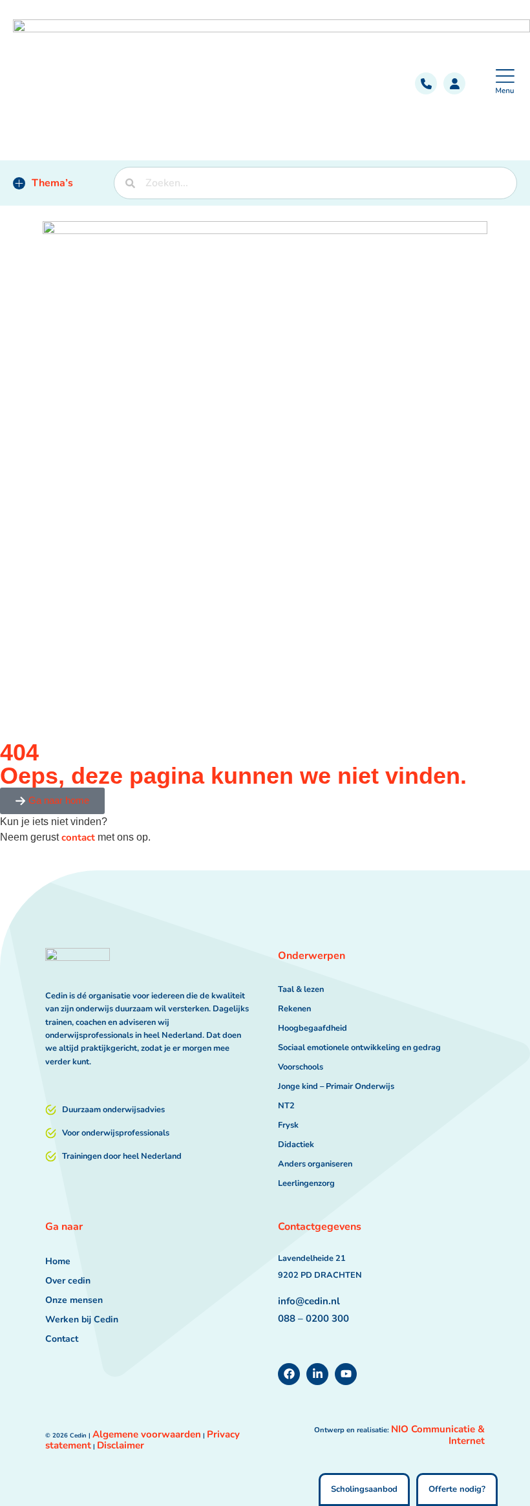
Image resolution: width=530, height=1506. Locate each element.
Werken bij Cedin (81, 1319)
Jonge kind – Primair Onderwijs (336, 1086)
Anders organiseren (315, 1164)
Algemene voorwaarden (146, 1434)
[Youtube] (346, 1374)
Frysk (288, 1125)
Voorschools (300, 1067)
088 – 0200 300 (313, 1318)
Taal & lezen (301, 989)
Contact (61, 1339)
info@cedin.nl (309, 1301)
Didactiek (296, 1144)
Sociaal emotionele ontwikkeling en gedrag (359, 1047)
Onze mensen (74, 1300)
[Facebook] (289, 1374)
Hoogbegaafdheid (312, 1028)
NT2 (286, 1106)
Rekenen (294, 1009)
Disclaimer (120, 1445)
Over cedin (67, 1281)
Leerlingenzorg (306, 1183)
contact (78, 837)
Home (57, 1261)
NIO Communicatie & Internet (438, 1435)
